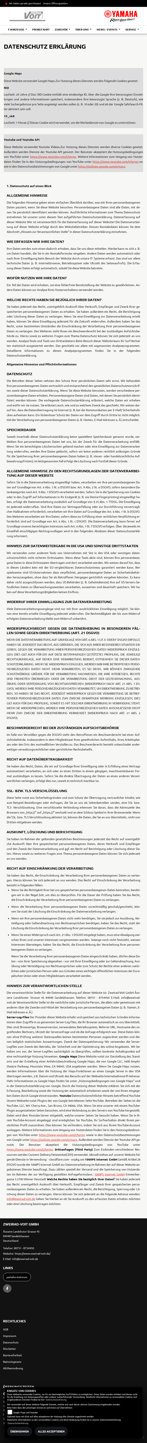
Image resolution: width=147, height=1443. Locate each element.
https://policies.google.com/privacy (101, 166)
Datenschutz (11, 1342)
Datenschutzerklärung (56, 1399)
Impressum (9, 1335)
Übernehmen (19, 1431)
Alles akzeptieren (51, 1431)
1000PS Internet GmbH (109, 1174)
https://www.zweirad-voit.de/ (32, 1253)
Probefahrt (41, 29)
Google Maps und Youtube (25, 1412)
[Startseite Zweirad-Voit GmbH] (120, 16)
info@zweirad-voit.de (21, 1199)
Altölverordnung (13, 1368)
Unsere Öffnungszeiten (55, 3)
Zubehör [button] (61, 29)
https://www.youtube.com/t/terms (53, 156)
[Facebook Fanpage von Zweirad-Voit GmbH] (7, 1288)
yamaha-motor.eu (17, 1277)
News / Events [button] (107, 29)
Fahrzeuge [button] (16, 29)
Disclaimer (9, 1348)
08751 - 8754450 (24, 1248)
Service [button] (131, 29)
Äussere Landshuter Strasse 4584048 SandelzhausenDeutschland (21, 1236)
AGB (5, 1329)
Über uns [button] (82, 29)
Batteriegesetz (12, 1361)
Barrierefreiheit (12, 1355)
